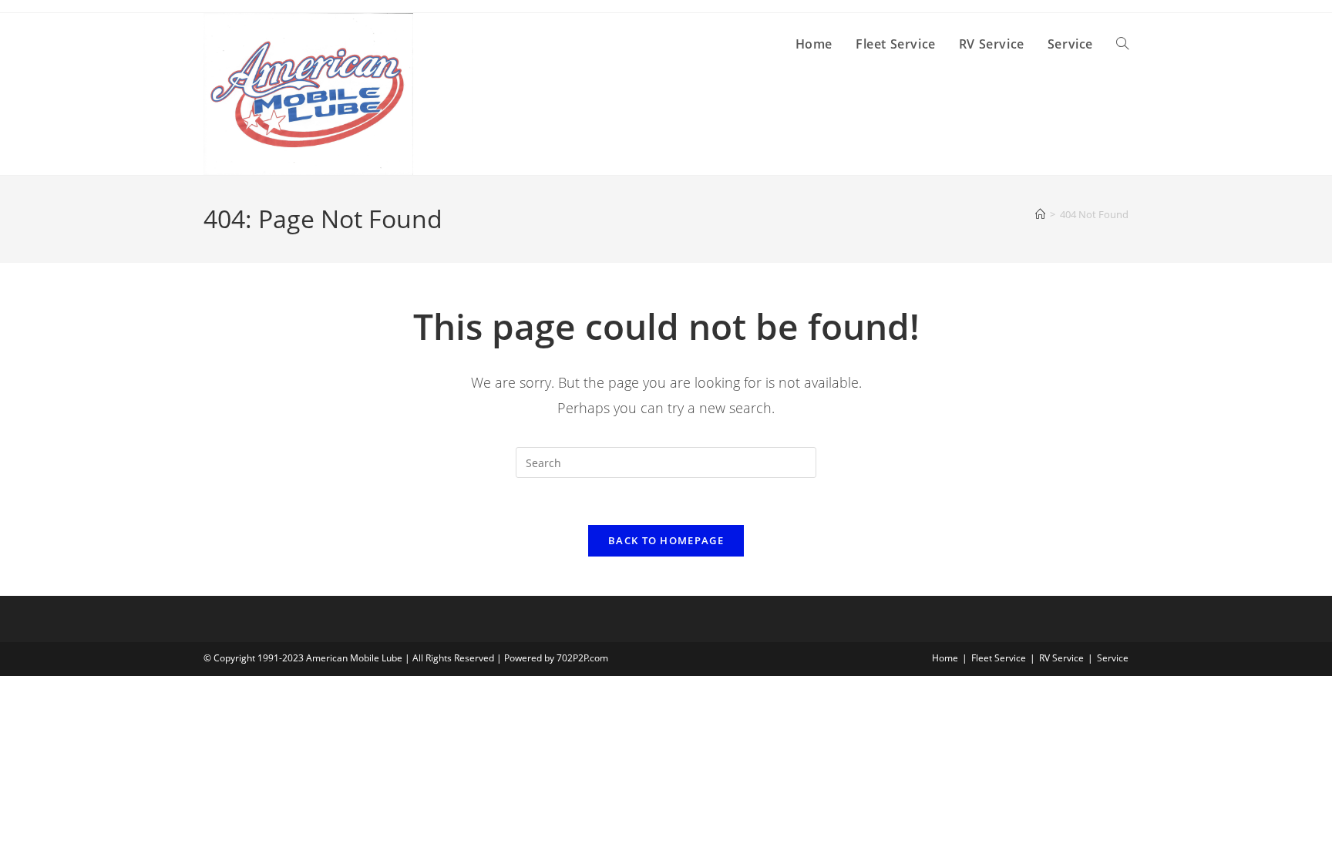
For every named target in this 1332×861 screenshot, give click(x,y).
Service (1112, 657)
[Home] (1040, 214)
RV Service (1061, 657)
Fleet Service (998, 657)
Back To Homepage (666, 540)
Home (945, 657)
